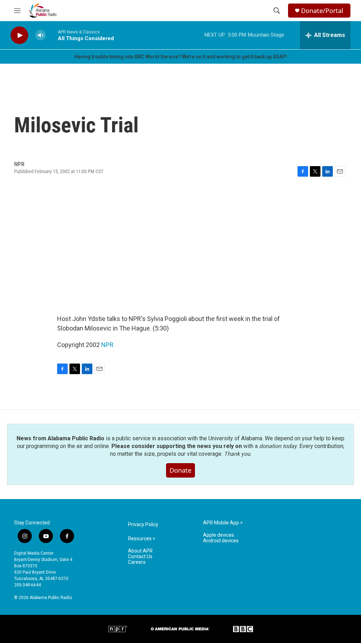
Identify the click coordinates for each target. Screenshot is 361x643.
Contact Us (140, 556)
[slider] (52, 35)
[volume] (41, 35)
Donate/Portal (322, 10)
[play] (19, 35)
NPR (107, 344)
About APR (140, 551)
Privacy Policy (143, 524)
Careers (137, 562)
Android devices (221, 540)
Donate (180, 470)
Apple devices (218, 535)
